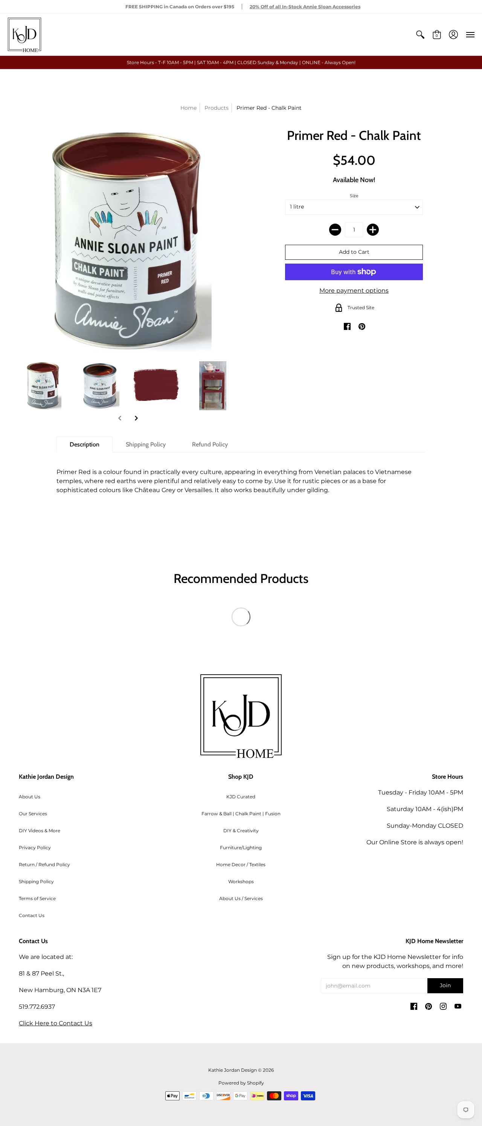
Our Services (33, 813)
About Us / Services (241, 898)
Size (354, 195)
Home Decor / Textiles (240, 864)
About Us (29, 796)
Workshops (241, 881)
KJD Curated (240, 796)
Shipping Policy (36, 881)
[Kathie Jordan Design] (24, 35)
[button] (420, 35)
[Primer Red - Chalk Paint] (43, 385)
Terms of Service (37, 898)
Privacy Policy (35, 847)
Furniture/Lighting (241, 847)
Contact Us (31, 915)
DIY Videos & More (39, 830)
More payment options (354, 290)
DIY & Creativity (241, 830)
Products (216, 107)
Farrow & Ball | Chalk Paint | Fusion (241, 813)
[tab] (84, 445)
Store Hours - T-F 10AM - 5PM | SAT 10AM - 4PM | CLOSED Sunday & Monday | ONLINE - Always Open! (241, 62)
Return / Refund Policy (44, 864)
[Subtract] (335, 230)
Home (188, 107)
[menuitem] (420, 35)
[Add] (373, 230)
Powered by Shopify (241, 1083)
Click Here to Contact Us (55, 1023)
